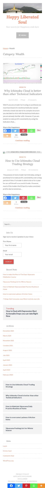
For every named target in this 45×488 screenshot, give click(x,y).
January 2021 (7, 365)
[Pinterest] (26, 485)
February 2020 (8, 375)
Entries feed (7, 451)
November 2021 (8, 340)
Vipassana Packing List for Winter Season (17, 282)
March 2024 (7, 336)
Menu (23, 35)
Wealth (22, 87)
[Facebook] (11, 485)
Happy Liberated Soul (22, 19)
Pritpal (23, 100)
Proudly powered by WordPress (22, 481)
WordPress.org (8, 461)
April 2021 (6, 360)
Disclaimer (22, 479)
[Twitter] (18, 485)
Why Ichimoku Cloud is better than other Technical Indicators (22, 92)
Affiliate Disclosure (22, 476)
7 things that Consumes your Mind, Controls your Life (21, 299)
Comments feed (8, 456)
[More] (41, 485)
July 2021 (6, 355)
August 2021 (7, 350)
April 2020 (6, 370)
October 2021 (8, 345)
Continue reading (26, 140)
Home (5, 48)
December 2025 (8, 331)
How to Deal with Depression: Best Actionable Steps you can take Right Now (22, 313)
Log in (5, 446)
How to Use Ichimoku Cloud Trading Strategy (22, 162)
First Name (7, 241)
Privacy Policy (22, 474)
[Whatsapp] (34, 485)
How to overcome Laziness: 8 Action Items (17, 294)
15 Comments (33, 170)
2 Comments (32, 100)
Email (5, 251)
